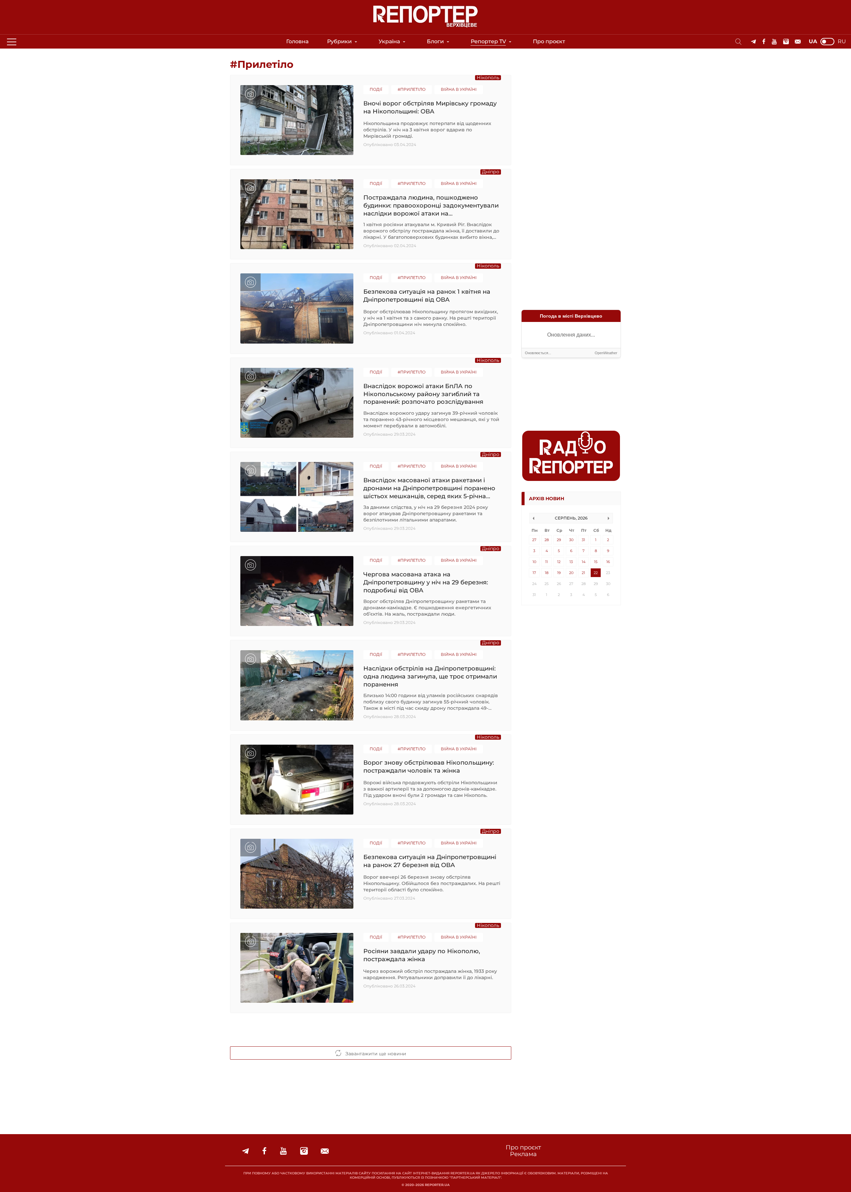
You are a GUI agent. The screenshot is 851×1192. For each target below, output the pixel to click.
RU (842, 41)
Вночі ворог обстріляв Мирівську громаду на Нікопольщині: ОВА (430, 107)
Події (376, 89)
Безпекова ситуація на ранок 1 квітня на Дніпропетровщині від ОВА (426, 295)
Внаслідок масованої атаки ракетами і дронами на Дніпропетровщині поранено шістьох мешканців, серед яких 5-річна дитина (429, 488)
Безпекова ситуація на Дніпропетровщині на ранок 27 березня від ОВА (429, 861)
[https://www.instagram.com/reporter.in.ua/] (786, 42)
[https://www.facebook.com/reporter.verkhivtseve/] (764, 42)
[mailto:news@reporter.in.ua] (798, 42)
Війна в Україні (459, 89)
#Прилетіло (412, 89)
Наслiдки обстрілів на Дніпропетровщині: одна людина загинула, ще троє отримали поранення (430, 676)
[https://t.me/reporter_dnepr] (753, 42)
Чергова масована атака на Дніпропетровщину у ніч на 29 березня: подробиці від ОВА (425, 582)
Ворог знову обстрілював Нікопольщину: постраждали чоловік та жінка (428, 766)
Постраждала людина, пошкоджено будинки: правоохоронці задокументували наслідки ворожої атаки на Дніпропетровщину (431, 205)
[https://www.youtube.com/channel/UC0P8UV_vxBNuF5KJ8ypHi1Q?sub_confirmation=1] (774, 42)
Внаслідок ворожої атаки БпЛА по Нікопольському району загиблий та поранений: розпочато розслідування (423, 393)
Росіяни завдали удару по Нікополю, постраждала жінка (421, 955)
